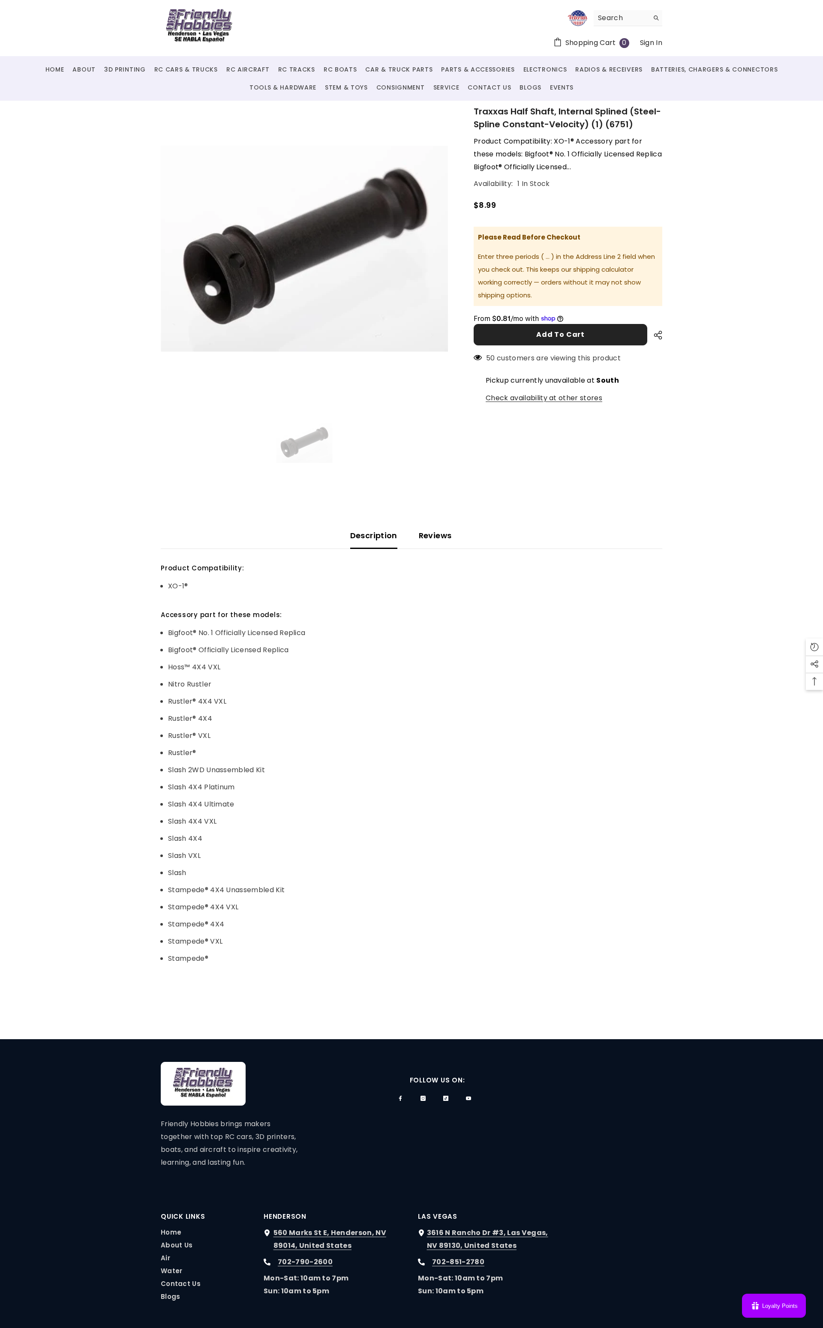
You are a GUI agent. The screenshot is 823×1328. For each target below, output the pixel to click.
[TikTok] (446, 1098)
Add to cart (560, 334)
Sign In (651, 43)
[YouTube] (468, 1098)
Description (373, 535)
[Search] (628, 18)
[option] (304, 249)
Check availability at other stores (544, 398)
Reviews (435, 535)
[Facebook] (400, 1098)
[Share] (654, 335)
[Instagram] (423, 1098)
